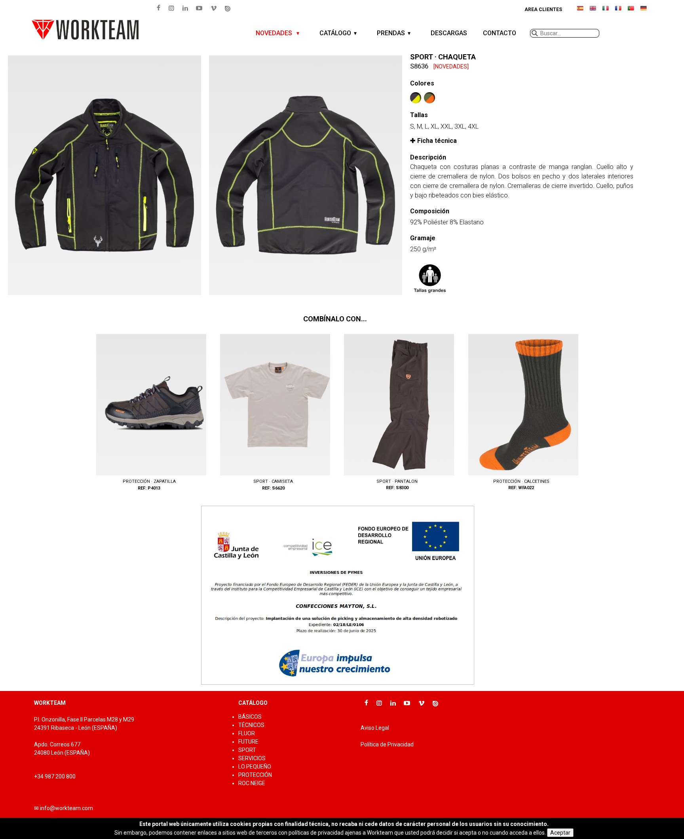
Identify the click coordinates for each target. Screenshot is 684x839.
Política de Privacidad (387, 744)
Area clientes (543, 9)
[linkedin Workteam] (185, 8)
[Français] (618, 11)
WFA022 (521, 413)
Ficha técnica (437, 140)
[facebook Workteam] (158, 8)
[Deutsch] (643, 11)
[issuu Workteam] (227, 8)
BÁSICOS (250, 717)
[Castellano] (580, 11)
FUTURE (248, 741)
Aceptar (560, 833)
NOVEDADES (275, 33)
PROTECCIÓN (255, 775)
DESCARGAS (449, 33)
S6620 (273, 413)
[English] (593, 11)
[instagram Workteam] (171, 8)
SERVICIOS (252, 758)
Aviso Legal (375, 728)
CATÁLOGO (335, 33)
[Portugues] (631, 11)
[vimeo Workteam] (214, 8)
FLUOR (246, 733)
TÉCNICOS (251, 725)
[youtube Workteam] (199, 8)
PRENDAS (391, 33)
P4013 (149, 413)
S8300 (397, 413)
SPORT (247, 750)
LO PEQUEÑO (254, 766)
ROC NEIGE (251, 783)
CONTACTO (499, 33)
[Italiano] (605, 11)
